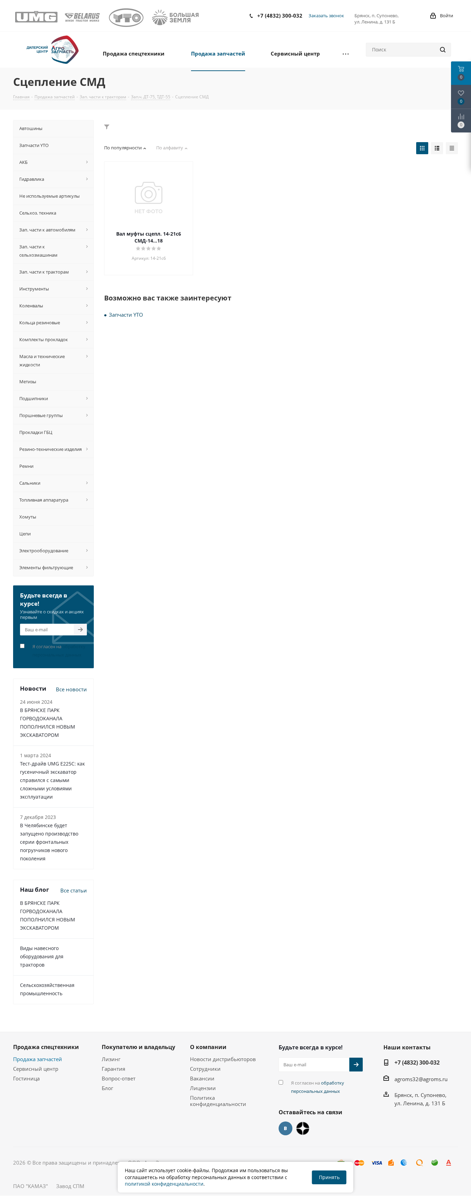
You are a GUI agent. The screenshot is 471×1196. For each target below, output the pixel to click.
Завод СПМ (70, 1186)
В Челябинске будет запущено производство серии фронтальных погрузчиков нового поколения (49, 842)
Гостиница (26, 1078)
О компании (208, 1047)
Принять (329, 1177)
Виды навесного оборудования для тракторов (41, 956)
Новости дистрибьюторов (223, 1059)
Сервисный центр (35, 1068)
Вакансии (202, 1078)
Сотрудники (205, 1068)
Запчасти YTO (126, 314)
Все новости (71, 689)
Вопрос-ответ (119, 1078)
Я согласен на (59, 650)
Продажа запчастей (37, 1059)
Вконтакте (285, 1128)
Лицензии (203, 1088)
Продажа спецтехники (46, 1047)
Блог (107, 1088)
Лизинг (111, 1059)
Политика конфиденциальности (218, 1100)
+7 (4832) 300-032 (279, 15)
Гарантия (113, 1068)
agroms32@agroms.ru (421, 1079)
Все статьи (73, 890)
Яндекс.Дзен (303, 1128)
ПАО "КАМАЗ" (30, 1186)
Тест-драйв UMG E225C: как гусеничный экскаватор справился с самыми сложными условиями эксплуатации (52, 780)
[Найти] (442, 50)
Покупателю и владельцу (138, 1047)
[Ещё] (345, 53)
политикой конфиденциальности (164, 1183)
